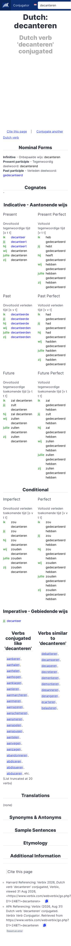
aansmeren (14, 719)
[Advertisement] (35, 90)
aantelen (13, 737)
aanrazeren (15, 707)
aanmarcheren (17, 695)
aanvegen (14, 743)
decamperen (50, 660)
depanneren (50, 690)
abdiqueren (15, 767)
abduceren (14, 773)
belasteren (49, 708)
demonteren (50, 684)
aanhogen (14, 677)
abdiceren (14, 761)
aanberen (13, 659)
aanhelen (13, 671)
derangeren (50, 696)
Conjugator (21, 5)
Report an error (14, 930)
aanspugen (14, 731)
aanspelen (14, 725)
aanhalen (13, 665)
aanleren (13, 689)
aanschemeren (17, 713)
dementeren (50, 678)
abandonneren (17, 755)
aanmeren (14, 701)
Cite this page (17, 131)
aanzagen (14, 749)
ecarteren (48, 702)
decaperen (49, 666)
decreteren (49, 672)
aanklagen (14, 683)
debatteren (49, 653)
